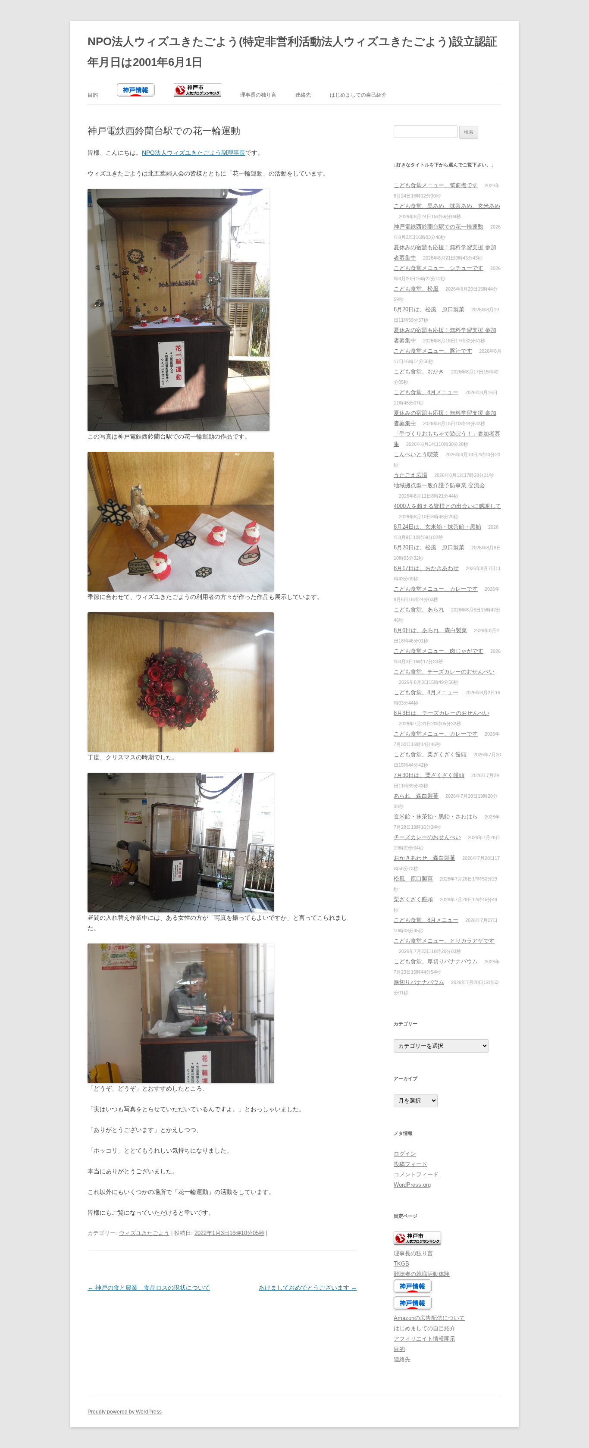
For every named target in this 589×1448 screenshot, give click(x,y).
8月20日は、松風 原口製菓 (429, 309)
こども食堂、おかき (419, 371)
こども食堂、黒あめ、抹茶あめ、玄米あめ (447, 206)
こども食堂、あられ (419, 609)
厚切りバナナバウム (419, 982)
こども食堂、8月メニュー (426, 392)
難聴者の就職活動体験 (422, 1274)
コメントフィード (416, 1174)
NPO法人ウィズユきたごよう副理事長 (193, 152)
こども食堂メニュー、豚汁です (433, 351)
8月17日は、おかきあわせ (426, 568)
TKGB (401, 1263)
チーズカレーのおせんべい (427, 837)
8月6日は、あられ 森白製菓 (430, 630)
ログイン (405, 1153)
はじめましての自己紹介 (358, 95)
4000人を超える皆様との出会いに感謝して (447, 506)
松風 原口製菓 (413, 878)
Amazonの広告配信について (429, 1318)
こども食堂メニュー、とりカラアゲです (444, 940)
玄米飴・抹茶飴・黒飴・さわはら (436, 816)
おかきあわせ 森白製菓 (424, 858)
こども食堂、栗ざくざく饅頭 (430, 754)
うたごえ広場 (410, 475)
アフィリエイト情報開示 (424, 1338)
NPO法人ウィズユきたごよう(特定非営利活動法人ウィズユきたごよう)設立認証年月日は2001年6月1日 (292, 52)
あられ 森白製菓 (416, 796)
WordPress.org (412, 1185)
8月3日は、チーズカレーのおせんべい (441, 713)
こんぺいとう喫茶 (416, 454)
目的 (93, 95)
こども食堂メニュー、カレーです (436, 589)
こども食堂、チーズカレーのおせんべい (444, 671)
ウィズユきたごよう (144, 1233)
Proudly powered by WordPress (125, 1412)
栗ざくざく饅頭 (413, 899)
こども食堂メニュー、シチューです (438, 268)
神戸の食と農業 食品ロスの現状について (149, 1287)
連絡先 (303, 95)
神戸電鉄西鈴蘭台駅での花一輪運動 (438, 226)
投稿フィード (410, 1164)
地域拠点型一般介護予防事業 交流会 (439, 485)
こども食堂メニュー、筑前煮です (436, 185)
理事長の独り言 (258, 95)
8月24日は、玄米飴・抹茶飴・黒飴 (437, 526)
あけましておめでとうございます (308, 1287)
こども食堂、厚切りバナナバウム (436, 961)
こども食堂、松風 (416, 288)
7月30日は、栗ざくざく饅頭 (429, 775)
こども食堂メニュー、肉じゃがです (438, 651)
